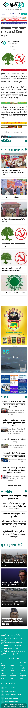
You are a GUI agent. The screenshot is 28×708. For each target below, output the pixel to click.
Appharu (23, 706)
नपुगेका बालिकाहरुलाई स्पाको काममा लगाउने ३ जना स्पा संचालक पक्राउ (14, 524)
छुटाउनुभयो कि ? (12, 544)
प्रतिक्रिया (7, 141)
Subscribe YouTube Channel (13, 695)
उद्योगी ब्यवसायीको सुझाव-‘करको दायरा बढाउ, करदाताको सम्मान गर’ (13, 172)
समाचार (3, 665)
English (24, 14)
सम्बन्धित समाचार (12, 149)
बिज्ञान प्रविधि (23, 663)
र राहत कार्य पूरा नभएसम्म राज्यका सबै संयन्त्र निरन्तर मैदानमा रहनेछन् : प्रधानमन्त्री (14, 470)
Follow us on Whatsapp (11, 701)
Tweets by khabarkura (14, 485)
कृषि (21, 673)
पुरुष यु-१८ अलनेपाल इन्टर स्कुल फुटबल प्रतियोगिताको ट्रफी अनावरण (14, 404)
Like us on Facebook (10, 688)
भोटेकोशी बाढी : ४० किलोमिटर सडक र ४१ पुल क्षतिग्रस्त (13, 603)
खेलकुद (21, 665)
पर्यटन (11, 663)
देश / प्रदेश (22, 668)
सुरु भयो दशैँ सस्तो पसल (12, 197)
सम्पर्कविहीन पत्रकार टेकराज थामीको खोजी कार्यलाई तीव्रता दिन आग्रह (12, 621)
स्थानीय (12, 665)
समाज (21, 678)
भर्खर (4, 396)
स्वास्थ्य (12, 670)
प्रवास (2, 678)
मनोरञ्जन (12, 673)
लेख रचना (3, 676)
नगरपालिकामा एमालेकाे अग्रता (13, 293)
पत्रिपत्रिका (22, 670)
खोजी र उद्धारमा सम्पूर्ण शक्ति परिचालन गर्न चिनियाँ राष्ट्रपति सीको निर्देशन (14, 506)
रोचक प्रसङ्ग (13, 676)
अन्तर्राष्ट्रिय (3, 668)
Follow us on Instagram (11, 698)
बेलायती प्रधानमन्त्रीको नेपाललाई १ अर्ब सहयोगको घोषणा (13, 583)
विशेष (2, 673)
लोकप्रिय (6, 491)
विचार (11, 668)
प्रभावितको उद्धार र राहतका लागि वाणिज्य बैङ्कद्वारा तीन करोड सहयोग (14, 423)
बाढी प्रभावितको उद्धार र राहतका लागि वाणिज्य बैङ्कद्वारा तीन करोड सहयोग (13, 562)
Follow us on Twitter (10, 691)
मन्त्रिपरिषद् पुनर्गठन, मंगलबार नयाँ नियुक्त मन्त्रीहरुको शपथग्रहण (14, 534)
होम (2, 663)
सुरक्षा (11, 678)
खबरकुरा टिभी (23, 676)
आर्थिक (2, 670)
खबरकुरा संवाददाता (13, 41)
